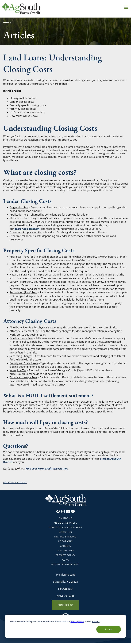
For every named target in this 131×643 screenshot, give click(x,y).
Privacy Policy (77, 621)
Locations (65, 541)
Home (7, 22)
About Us (65, 531)
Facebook (58, 511)
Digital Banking (65, 536)
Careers (65, 545)
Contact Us (66, 604)
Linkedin (68, 511)
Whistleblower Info (65, 564)
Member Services (65, 522)
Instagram (63, 511)
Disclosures (65, 550)
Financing (65, 518)
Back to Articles (15, 482)
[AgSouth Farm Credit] (65, 8)
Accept (108, 629)
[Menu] (126, 6)
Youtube (73, 511)
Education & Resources (65, 527)
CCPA (65, 559)
